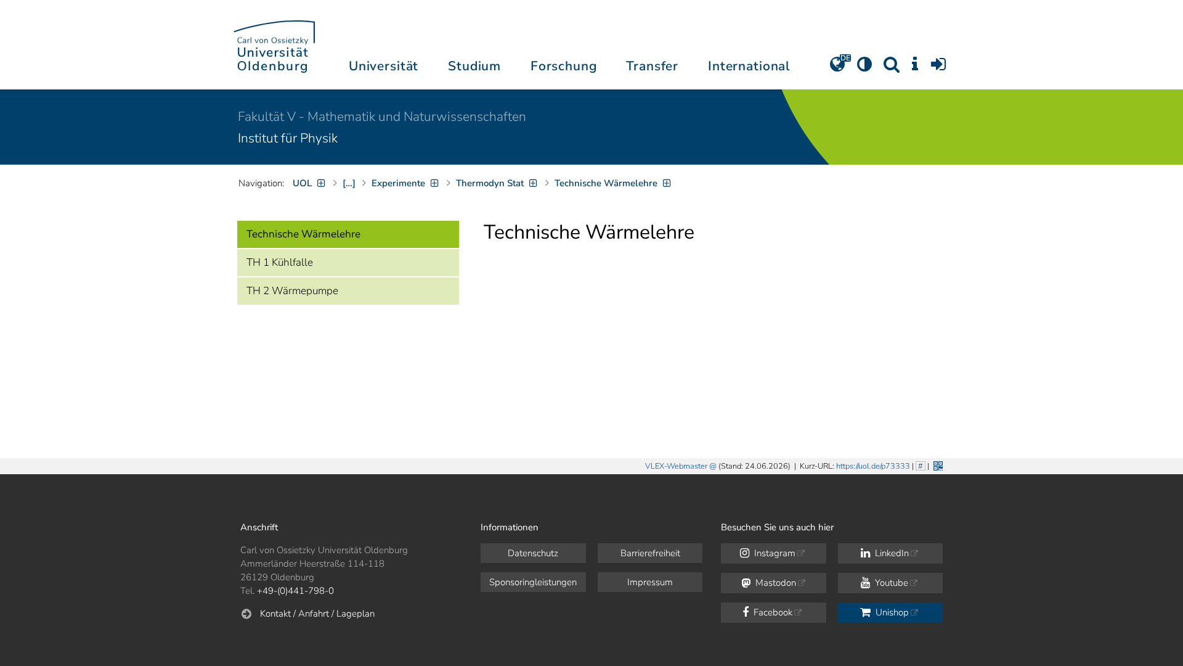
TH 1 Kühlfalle (279, 262)
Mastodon (774, 583)
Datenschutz (533, 553)
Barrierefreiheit (650, 553)
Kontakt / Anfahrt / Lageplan (317, 613)
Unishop (891, 612)
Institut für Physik (288, 138)
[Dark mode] (864, 68)
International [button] (749, 66)
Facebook (771, 612)
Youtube (890, 583)
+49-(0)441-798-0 (295, 591)
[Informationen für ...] (915, 68)
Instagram (773, 553)
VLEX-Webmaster (676, 466)
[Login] (938, 68)
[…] (349, 183)
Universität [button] (383, 66)
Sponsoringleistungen (533, 582)
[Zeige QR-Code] (937, 465)
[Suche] (891, 68)
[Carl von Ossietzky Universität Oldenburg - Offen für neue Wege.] (274, 44)
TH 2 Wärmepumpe (292, 291)
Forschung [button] (564, 66)
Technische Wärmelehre (303, 234)
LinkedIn (890, 553)
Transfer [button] (652, 66)
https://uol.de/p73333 (873, 466)
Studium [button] (474, 66)
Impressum (650, 582)
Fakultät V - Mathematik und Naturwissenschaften (382, 116)
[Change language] (837, 68)
